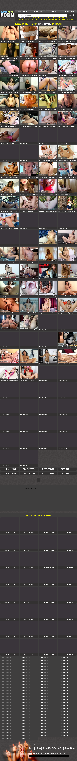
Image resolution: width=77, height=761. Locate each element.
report (17, 39)
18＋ (32, 19)
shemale (39, 17)
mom (34, 17)
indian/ (71, 19)
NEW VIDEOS (38, 11)
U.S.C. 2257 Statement (48, 756)
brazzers (64, 17)
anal (19, 19)
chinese (45, 17)
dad (69, 17)
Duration (59, 24)
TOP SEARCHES (69, 11)
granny (54, 17)
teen (49, 17)
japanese (29, 17)
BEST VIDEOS (22, 11)
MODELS (53, 11)
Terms (32, 756)
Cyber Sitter (62, 753)
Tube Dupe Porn (10, 469)
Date (53, 24)
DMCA (42, 756)
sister (41, 19)
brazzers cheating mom (61, 19)
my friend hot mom (49, 19)
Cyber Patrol (51, 753)
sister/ (36, 19)
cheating (24, 19)
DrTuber (63, 39)
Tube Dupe (25, 56)
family (59, 17)
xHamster (6, 39)
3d (28, 19)
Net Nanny (57, 753)
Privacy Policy (37, 756)
